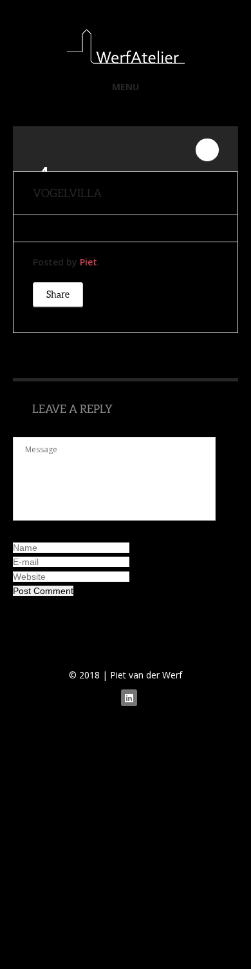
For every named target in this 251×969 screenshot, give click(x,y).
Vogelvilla (67, 193)
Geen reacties (207, 150)
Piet (88, 262)
